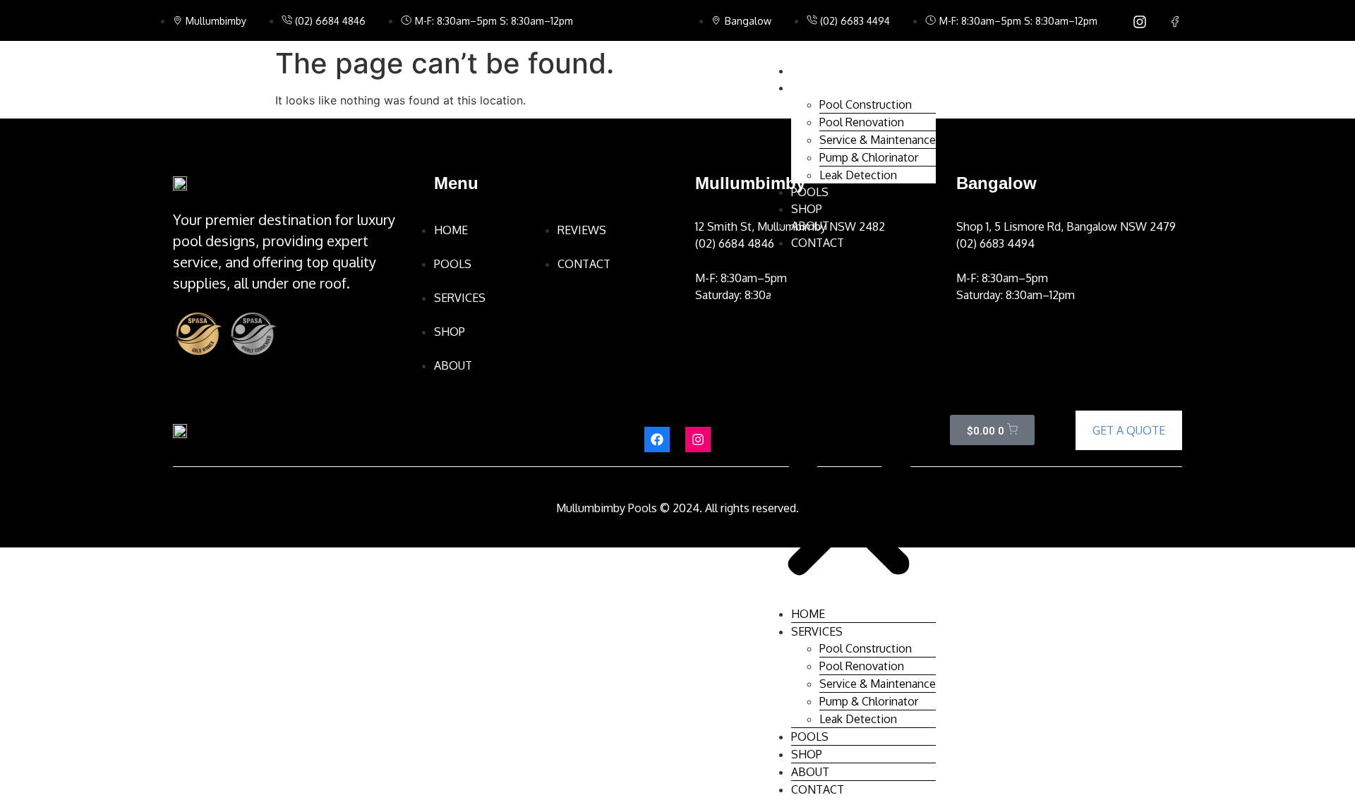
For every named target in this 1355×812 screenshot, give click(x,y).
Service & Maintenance (877, 140)
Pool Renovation (861, 122)
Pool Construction (865, 104)
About (810, 226)
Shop (806, 209)
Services (817, 87)
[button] (849, 428)
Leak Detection (858, 175)
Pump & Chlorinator (868, 157)
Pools (810, 192)
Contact (817, 243)
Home (808, 70)
